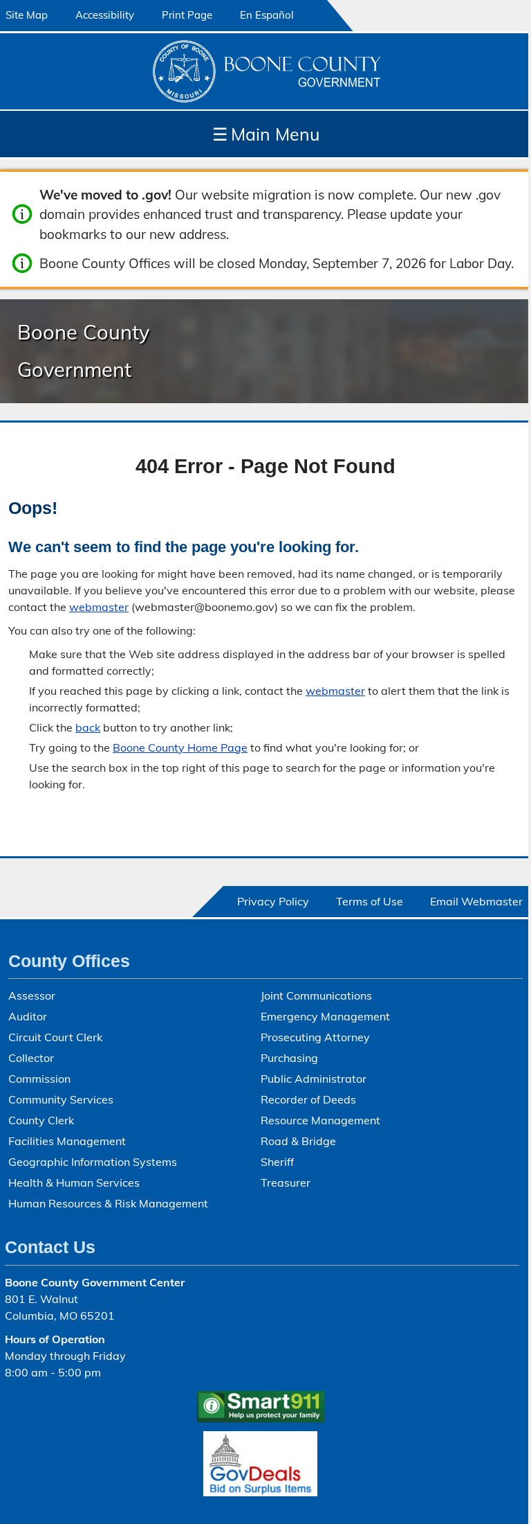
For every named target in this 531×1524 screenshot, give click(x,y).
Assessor (31, 995)
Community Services (60, 1099)
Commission (39, 1079)
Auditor (27, 1016)
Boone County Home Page (180, 747)
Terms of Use (369, 901)
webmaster (99, 607)
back (87, 727)
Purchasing (289, 1058)
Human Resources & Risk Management (108, 1203)
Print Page (187, 14)
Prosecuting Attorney (315, 1037)
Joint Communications (316, 995)
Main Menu (265, 134)
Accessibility (104, 14)
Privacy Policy (273, 901)
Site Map (27, 14)
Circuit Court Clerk (55, 1037)
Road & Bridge (298, 1141)
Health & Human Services (74, 1182)
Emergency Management (325, 1016)
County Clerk (41, 1120)
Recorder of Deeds (308, 1099)
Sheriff (277, 1162)
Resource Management (320, 1120)
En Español (267, 14)
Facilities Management (67, 1141)
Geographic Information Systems (92, 1162)
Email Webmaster (476, 901)
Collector (31, 1058)
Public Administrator (313, 1079)
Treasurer (285, 1182)
